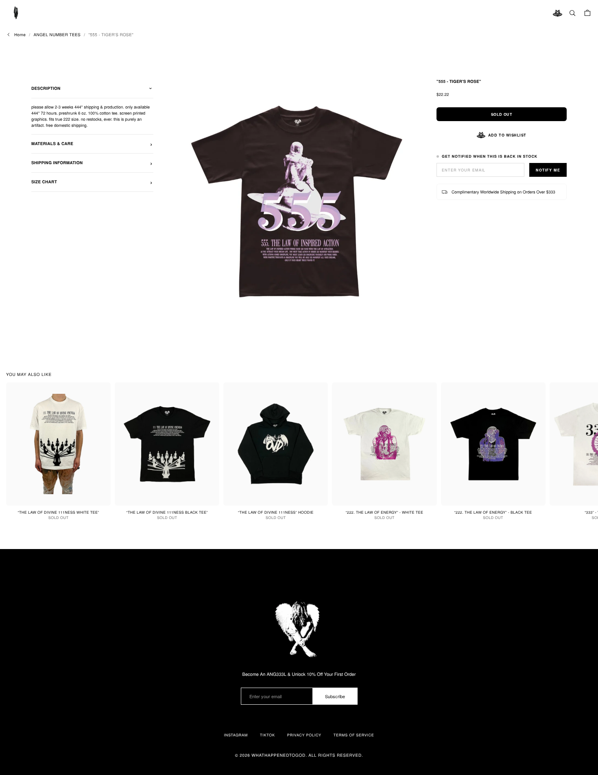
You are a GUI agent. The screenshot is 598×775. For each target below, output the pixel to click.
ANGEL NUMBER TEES (57, 35)
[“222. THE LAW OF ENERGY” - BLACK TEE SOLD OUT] (493, 444)
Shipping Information (57, 163)
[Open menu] (16, 13)
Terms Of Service (354, 735)
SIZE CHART (44, 182)
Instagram (236, 735)
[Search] (572, 13)
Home (20, 35)
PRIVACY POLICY (304, 735)
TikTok (267, 735)
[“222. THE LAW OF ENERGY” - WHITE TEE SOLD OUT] (384, 444)
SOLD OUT (501, 114)
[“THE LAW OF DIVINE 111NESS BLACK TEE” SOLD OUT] (167, 444)
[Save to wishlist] (101, 392)
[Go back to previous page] (8, 34)
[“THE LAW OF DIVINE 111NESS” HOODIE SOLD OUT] (275, 444)
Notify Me (548, 170)
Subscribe (335, 696)
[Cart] (587, 13)
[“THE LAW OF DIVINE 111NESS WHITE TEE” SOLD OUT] (58, 444)
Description (46, 88)
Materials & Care (52, 144)
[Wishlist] (557, 13)
